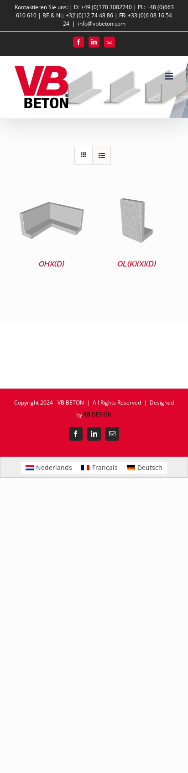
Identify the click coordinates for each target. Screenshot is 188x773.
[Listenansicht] (101, 155)
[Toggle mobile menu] (169, 76)
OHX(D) (51, 263)
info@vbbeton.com (101, 23)
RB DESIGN (98, 414)
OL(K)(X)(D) (136, 263)
